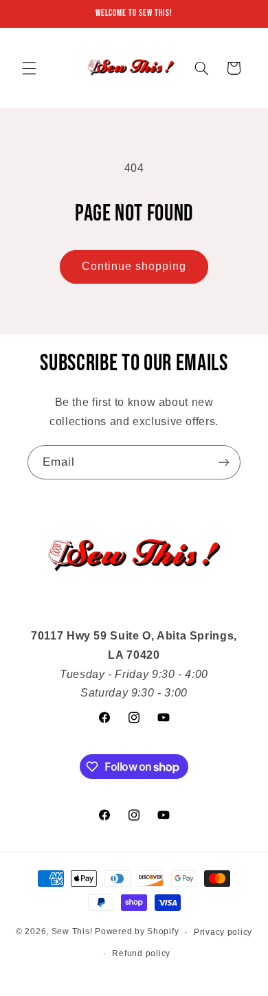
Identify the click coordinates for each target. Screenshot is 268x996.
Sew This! (72, 932)
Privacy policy (223, 932)
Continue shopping (134, 266)
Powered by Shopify (137, 932)
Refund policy (141, 953)
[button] (29, 68)
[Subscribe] (224, 462)
